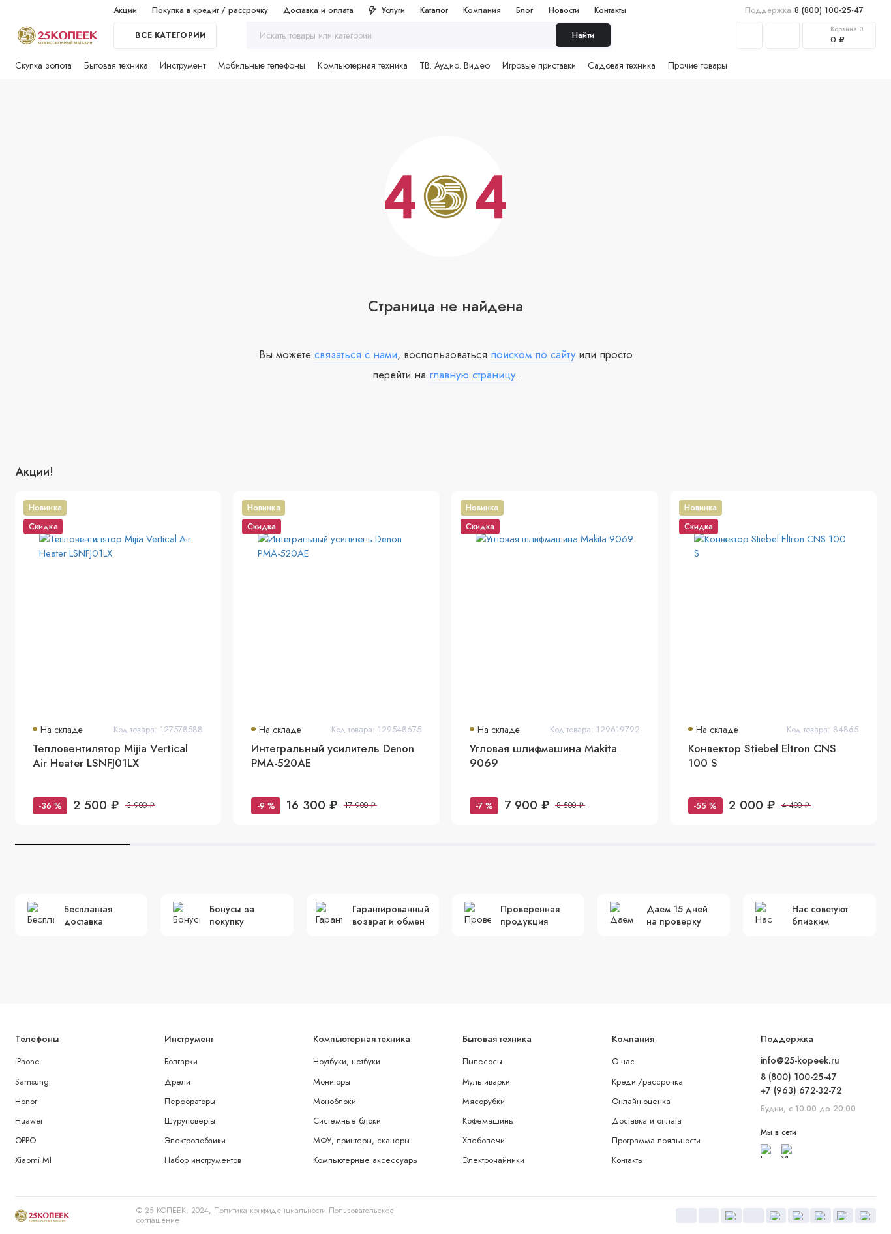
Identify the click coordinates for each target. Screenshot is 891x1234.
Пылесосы (482, 1061)
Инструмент (182, 65)
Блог (524, 10)
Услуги (393, 10)
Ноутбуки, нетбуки (346, 1061)
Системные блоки (347, 1121)
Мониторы (331, 1081)
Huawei (28, 1121)
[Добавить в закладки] (204, 508)
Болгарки (181, 1061)
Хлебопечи (483, 1140)
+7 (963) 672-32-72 (801, 1090)
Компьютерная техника (363, 65)
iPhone (27, 1061)
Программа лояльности (656, 1140)
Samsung (32, 1081)
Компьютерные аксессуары (365, 1160)
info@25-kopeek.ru (800, 1060)
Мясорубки (483, 1101)
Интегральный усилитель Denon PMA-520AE (332, 756)
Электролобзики (195, 1140)
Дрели (177, 1081)
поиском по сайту (533, 354)
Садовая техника (622, 65)
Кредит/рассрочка (647, 1081)
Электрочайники (493, 1160)
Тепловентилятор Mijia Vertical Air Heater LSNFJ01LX (110, 756)
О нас (623, 1061)
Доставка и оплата (318, 10)
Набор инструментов (202, 1160)
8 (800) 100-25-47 (804, 10)
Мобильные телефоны (261, 65)
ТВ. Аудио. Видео (454, 65)
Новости (564, 10)
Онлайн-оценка (641, 1101)
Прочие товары (697, 65)
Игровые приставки (539, 65)
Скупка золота (43, 65)
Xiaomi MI (33, 1160)
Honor (26, 1101)
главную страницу (472, 374)
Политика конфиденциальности (270, 1210)
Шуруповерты (189, 1121)
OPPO (25, 1140)
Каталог (434, 10)
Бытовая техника (116, 65)
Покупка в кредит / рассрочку (210, 10)
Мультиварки (486, 1081)
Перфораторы (189, 1101)
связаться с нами (355, 354)
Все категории (170, 35)
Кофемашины (488, 1121)
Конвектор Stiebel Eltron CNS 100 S (762, 756)
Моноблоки (334, 1101)
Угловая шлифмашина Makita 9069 (543, 756)
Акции (125, 10)
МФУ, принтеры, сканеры (361, 1140)
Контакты (610, 10)
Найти (583, 35)
